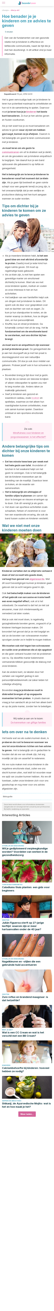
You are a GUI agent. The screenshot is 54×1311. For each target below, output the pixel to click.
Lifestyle (5, 10)
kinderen (31, 111)
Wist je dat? (7, 1030)
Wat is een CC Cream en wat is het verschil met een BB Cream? (23, 1034)
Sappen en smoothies (11, 1101)
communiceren (10, 152)
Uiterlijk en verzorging (13, 846)
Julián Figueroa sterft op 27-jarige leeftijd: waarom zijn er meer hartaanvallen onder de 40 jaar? (23, 926)
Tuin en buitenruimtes (12, 884)
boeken (35, 398)
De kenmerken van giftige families (28, 722)
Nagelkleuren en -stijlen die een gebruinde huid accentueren (21, 963)
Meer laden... (27, 1114)
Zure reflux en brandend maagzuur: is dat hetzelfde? (25, 999)
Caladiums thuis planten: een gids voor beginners (26, 889)
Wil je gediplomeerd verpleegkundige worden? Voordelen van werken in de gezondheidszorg (25, 852)
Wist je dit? (15, 10)
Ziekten (5, 920)
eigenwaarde (37, 579)
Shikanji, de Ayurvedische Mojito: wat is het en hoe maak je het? (26, 1105)
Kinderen (6, 1065)
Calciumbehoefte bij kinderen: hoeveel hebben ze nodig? (25, 1069)
